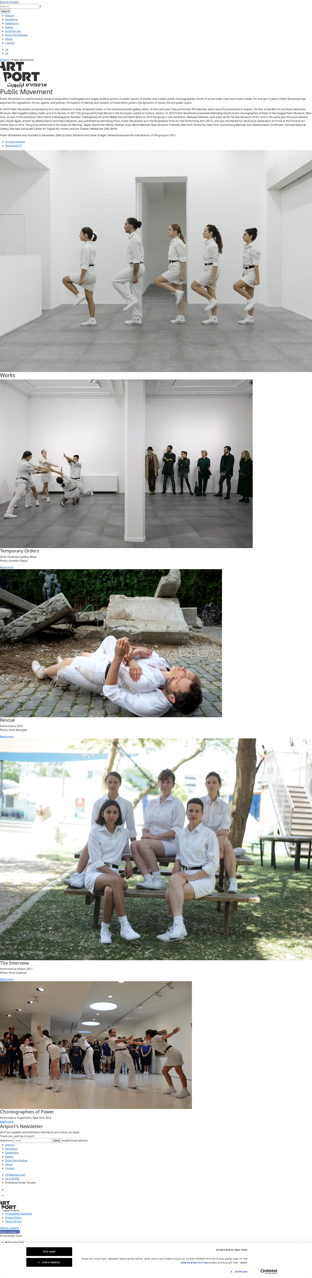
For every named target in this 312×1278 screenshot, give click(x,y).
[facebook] (8, 1190)
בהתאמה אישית (51, 1262)
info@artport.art (15, 1175)
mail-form (6, 1140)
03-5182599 (12, 1178)
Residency (11, 19)
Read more (6, 567)
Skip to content (9, 2)
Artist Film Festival (16, 35)
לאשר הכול (49, 1251)
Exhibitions (12, 23)
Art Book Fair (13, 31)
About (9, 39)
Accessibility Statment (18, 1213)
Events (9, 27)
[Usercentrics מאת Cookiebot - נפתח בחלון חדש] (269, 1271)
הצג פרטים (241, 1271)
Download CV (13, 145)
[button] (10, 1232)
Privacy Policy (13, 1217)
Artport (9, 15)
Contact (10, 43)
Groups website (15, 142)
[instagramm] (8, 1195)
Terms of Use (13, 1221)
